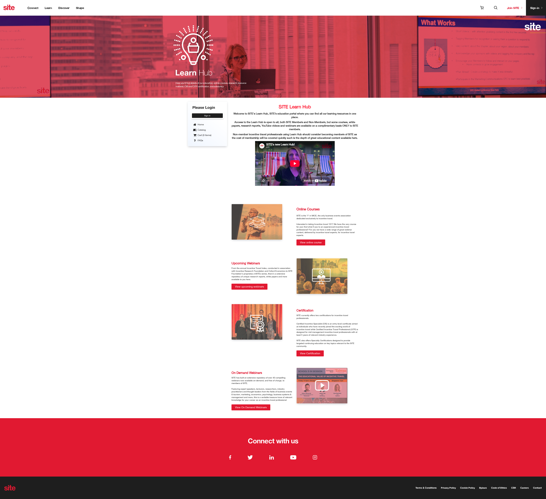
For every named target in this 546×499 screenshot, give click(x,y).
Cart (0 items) (204, 135)
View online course (311, 242)
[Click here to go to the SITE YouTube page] (293, 457)
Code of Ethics (499, 487)
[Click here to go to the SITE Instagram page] (315, 457)
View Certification (310, 353)
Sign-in (534, 8)
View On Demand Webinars (251, 407)
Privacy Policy (448, 487)
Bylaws (483, 487)
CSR (513, 487)
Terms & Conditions (426, 487)
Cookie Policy (467, 487)
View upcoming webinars (249, 286)
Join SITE (513, 8)
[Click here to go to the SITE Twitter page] (250, 457)
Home (200, 124)
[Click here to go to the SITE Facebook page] (230, 457)
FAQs (200, 140)
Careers (524, 487)
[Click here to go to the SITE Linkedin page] (271, 457)
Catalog (201, 130)
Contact (537, 487)
